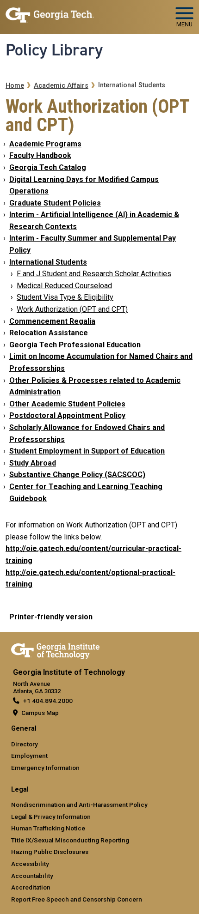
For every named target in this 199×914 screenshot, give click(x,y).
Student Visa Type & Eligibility (65, 297)
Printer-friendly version (51, 616)
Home (15, 86)
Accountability (32, 875)
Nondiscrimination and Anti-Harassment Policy (79, 804)
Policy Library (54, 50)
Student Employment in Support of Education (87, 451)
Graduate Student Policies (55, 203)
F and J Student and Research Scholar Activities (94, 273)
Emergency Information (45, 767)
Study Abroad (32, 463)
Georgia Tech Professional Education (75, 344)
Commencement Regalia (52, 321)
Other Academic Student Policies (67, 403)
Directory (24, 744)
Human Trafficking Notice (48, 828)
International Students (131, 85)
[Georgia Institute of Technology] (50, 13)
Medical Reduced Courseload (64, 285)
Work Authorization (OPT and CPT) (72, 309)
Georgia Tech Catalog (47, 167)
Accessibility (30, 863)
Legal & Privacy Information (51, 816)
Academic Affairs (61, 86)
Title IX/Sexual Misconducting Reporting (70, 840)
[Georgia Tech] (55, 649)
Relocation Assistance (48, 332)
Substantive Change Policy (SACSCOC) (77, 474)
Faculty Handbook (40, 155)
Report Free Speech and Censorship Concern (76, 899)
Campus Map (40, 712)
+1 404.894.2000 (48, 700)
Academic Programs (45, 143)
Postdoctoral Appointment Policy (67, 415)
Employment (29, 755)
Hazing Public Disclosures (49, 851)
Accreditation (30, 887)
